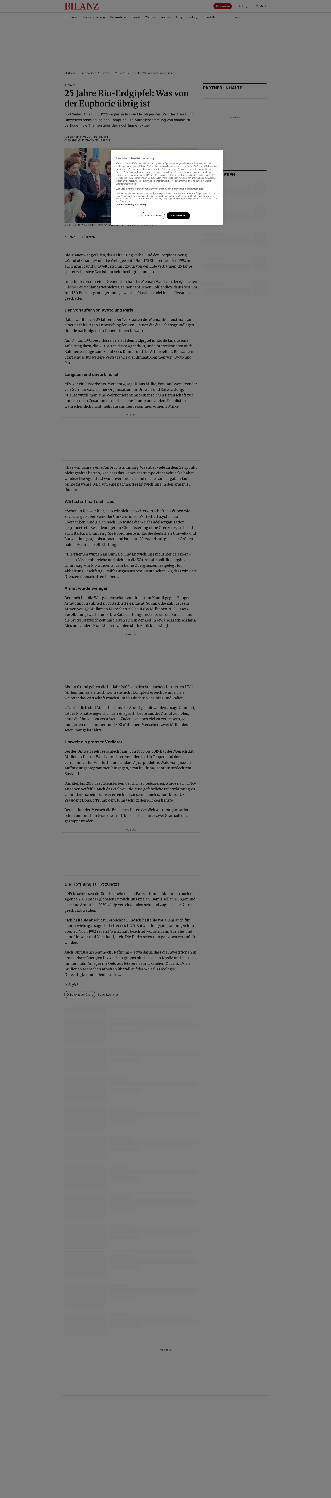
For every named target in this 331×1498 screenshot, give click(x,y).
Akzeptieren (178, 215)
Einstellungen (153, 215)
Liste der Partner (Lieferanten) (131, 204)
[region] (167, 187)
